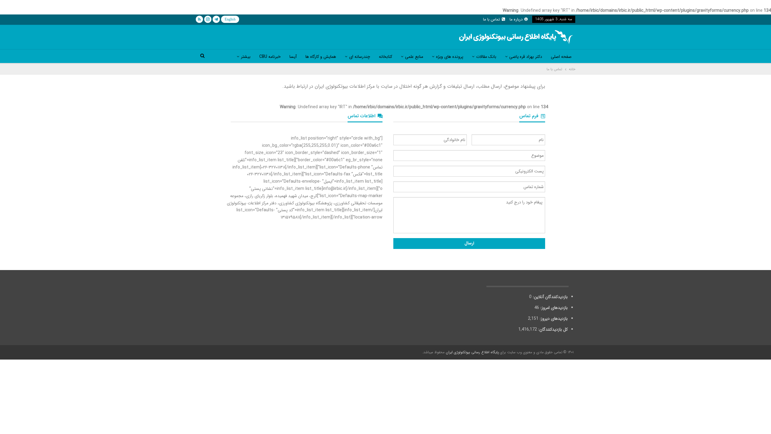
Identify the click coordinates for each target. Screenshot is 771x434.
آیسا (293, 56)
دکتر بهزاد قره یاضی (525, 56)
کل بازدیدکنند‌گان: (552, 329)
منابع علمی (414, 56)
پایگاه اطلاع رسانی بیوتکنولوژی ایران (472, 352)
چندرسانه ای (359, 56)
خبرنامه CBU (270, 56)
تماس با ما (491, 19)
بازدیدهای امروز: (553, 307)
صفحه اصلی (561, 56)
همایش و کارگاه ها (320, 56)
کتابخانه (385, 56)
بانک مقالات (486, 56)
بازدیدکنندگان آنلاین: (550, 297)
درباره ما (516, 19)
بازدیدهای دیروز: (553, 318)
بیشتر (246, 56)
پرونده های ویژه (449, 56)
